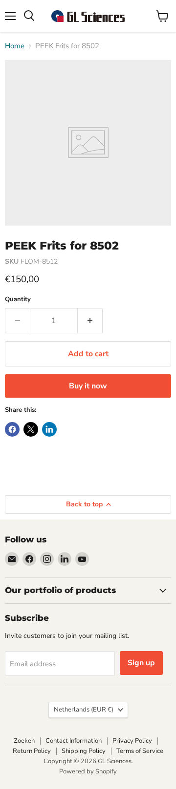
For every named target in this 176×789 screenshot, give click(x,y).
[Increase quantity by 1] (90, 320)
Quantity (18, 299)
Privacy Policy (132, 740)
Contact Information (73, 740)
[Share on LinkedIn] (49, 429)
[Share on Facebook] (12, 429)
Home (14, 46)
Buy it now (88, 386)
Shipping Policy (84, 751)
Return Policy (32, 751)
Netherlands (83, 709)
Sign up (141, 662)
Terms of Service (139, 751)
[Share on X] (30, 429)
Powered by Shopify (88, 771)
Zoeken (24, 740)
